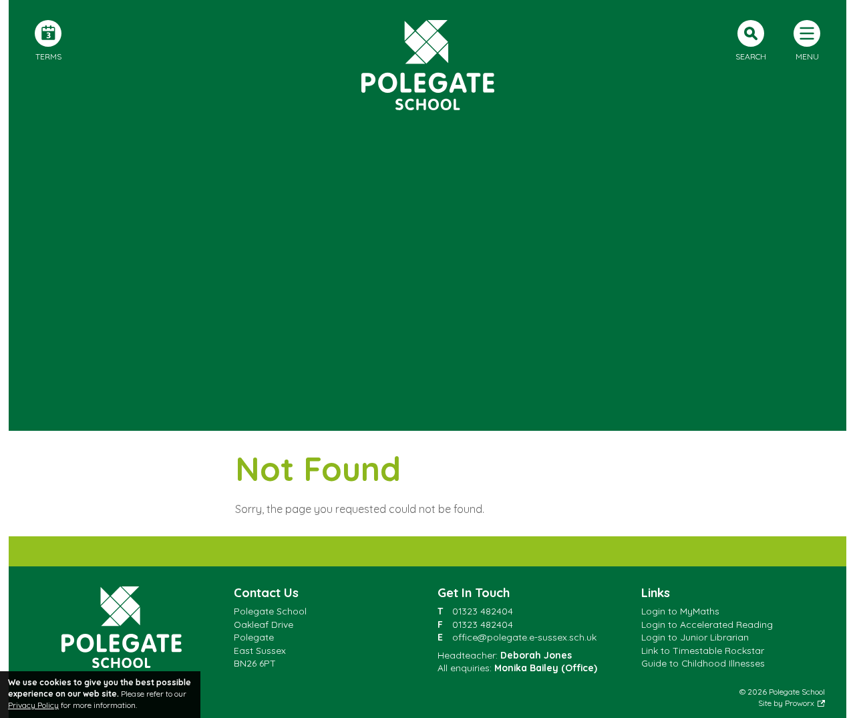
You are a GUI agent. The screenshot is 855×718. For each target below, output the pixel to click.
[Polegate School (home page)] (427, 65)
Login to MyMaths (680, 610)
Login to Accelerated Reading (707, 624)
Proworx (799, 703)
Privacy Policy (33, 705)
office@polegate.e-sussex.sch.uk (524, 637)
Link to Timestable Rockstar (702, 650)
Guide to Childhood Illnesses (703, 663)
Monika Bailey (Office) (545, 667)
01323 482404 (482, 610)
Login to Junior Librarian (695, 637)
